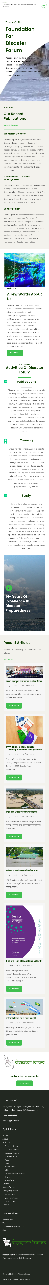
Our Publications (12, 1150)
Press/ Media (10, 1180)
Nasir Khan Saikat (22, 1279)
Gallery (6, 1184)
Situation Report (11, 1146)
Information (10, 1195)
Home (5, 1135)
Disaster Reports (12, 1153)
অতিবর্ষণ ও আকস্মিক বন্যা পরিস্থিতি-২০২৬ (22, 870)
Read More (15, 353)
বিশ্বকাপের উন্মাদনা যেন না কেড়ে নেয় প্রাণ (21, 1018)
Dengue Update (11, 1198)
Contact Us (25, 1083)
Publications (8, 1220)
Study (5, 1230)
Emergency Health (10, 1191)
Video (7, 1170)
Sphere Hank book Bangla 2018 (24, 961)
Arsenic (8, 1160)
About (5, 1139)
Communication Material (15, 1174)
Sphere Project (9, 1187)
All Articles (8, 660)
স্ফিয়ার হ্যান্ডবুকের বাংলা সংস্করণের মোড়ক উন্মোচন (24, 681)
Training (8, 1177)
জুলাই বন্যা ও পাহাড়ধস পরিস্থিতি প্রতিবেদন (21, 812)
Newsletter (9, 1167)
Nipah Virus (10, 1201)
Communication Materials (13, 1227)
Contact (6, 1205)
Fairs (7, 1163)
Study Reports (11, 1156)
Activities (6, 1142)
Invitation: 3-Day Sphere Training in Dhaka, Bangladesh (24, 748)
